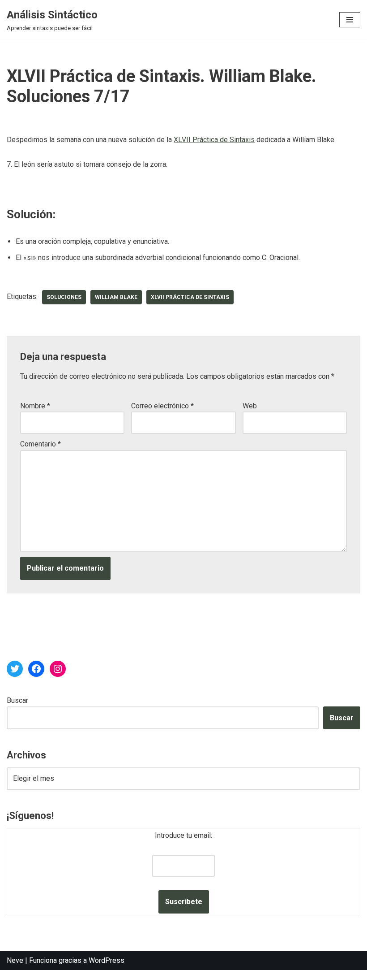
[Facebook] (36, 669)
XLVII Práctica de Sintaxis (214, 139)
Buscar (17, 700)
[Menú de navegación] (349, 19)
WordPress (106, 960)
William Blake (116, 297)
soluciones (64, 297)
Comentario (40, 444)
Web (250, 406)
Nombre (35, 406)
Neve (15, 960)
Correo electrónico (162, 406)
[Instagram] (58, 669)
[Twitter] (15, 669)
